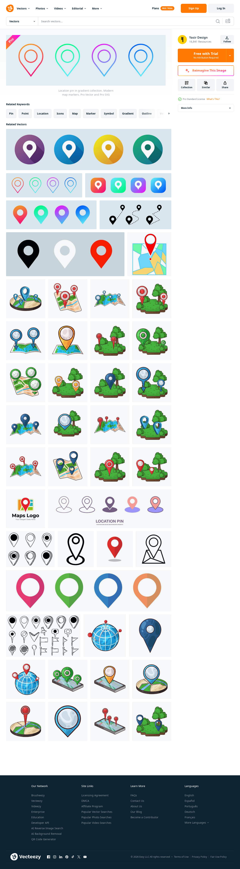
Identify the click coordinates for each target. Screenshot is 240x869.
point (25, 113)
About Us (136, 806)
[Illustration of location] (25, 298)
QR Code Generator (43, 839)
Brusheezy (38, 795)
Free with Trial (206, 55)
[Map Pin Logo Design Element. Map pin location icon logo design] (25, 508)
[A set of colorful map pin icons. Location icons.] (88, 590)
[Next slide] (166, 113)
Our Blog (136, 812)
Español (190, 801)
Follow (227, 41)
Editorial (77, 8)
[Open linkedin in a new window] (60, 856)
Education (37, 817)
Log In (221, 8)
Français (190, 817)
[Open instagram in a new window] (54, 856)
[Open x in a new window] (78, 856)
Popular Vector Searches (96, 812)
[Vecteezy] (10, 8)
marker (91, 113)
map (75, 113)
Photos (40, 8)
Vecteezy (36, 801)
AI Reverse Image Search (47, 828)
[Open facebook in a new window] (48, 856)
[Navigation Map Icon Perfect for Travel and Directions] (153, 549)
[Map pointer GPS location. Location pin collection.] (135, 214)
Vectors (22, 8)
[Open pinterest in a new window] (66, 856)
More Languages (195, 822)
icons (60, 113)
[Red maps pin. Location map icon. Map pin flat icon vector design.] (65, 254)
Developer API (40, 823)
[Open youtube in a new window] (85, 856)
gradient (128, 113)
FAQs (134, 795)
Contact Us (137, 801)
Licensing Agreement (95, 795)
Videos (58, 8)
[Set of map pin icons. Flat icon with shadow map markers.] (88, 149)
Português (191, 806)
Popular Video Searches (96, 823)
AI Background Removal (46, 833)
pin (11, 113)
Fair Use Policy (218, 856)
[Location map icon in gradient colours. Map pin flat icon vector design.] (51, 214)
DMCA (85, 801)
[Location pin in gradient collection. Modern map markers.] (44, 185)
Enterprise (38, 812)
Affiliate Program (92, 806)
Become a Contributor (144, 817)
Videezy (36, 806)
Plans (155, 8)
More (95, 8)
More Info (186, 108)
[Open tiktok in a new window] (72, 856)
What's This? (213, 99)
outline (147, 113)
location (42, 113)
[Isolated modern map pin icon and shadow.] (115, 549)
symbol (109, 113)
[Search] (218, 21)
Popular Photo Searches (96, 817)
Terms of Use (181, 856)
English (189, 795)
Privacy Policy (199, 856)
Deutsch (190, 812)
